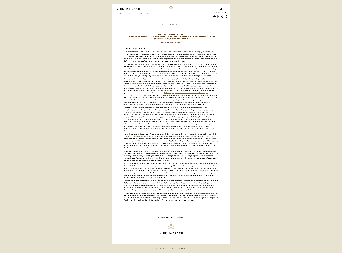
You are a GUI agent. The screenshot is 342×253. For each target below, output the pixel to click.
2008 (140, 13)
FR (173, 24)
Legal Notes (162, 248)
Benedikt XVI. (121, 13)
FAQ (156, 248)
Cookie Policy (171, 248)
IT (176, 24)
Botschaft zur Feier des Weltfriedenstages (137, 136)
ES (170, 24)
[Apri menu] (224, 8)
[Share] (226, 16)
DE (163, 24)
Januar (146, 13)
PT (179, 24)
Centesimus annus (130, 86)
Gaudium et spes (136, 83)
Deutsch (220, 13)
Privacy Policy (181, 248)
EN (166, 24)
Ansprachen (132, 13)
